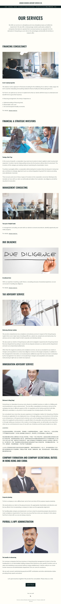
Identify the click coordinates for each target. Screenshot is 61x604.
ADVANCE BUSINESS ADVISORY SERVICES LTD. (30, 3)
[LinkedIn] (30, 596)
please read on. (13, 110)
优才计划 (9, 451)
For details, (6, 233)
